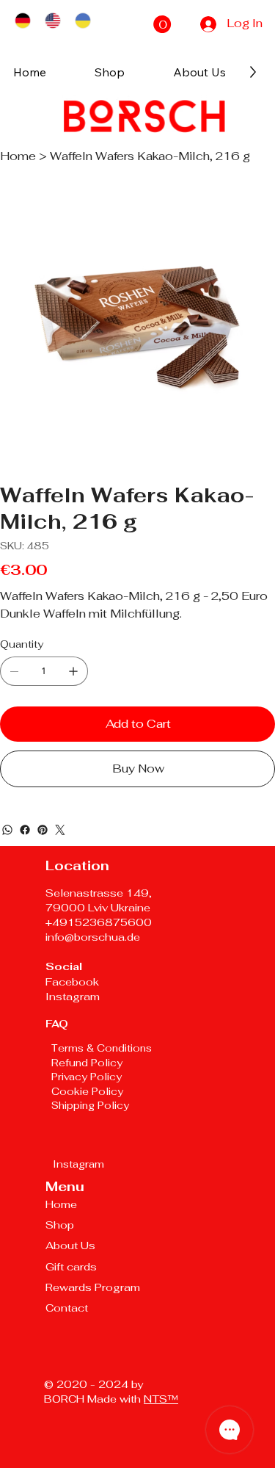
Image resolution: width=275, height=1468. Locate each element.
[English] (52, 20)
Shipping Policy (90, 1105)
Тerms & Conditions (101, 1048)
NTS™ (161, 1399)
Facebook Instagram (72, 989)
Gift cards (71, 1266)
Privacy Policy (86, 1076)
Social (63, 966)
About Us (70, 1245)
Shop (59, 1225)
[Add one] (73, 671)
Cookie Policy (88, 1091)
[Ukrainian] (82, 20)
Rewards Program (92, 1287)
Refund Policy (86, 1062)
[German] (22, 20)
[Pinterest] (42, 829)
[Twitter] (60, 829)
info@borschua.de (92, 937)
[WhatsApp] (7, 829)
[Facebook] (25, 829)
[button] (162, 24)
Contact (66, 1308)
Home (61, 1204)
